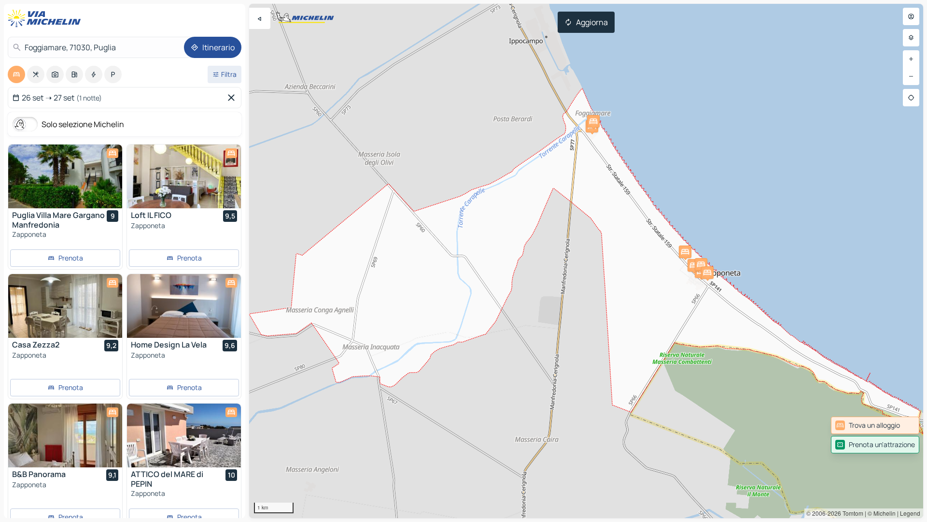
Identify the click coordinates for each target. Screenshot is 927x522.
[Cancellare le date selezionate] (233, 97)
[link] (875, 425)
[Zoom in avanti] (911, 59)
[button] (694, 265)
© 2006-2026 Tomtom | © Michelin (851, 513)
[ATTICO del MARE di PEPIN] (184, 435)
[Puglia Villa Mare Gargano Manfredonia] (65, 176)
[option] (16, 74)
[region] (586, 261)
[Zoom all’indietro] (911, 76)
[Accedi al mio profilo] (911, 16)
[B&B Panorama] (65, 435)
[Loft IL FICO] (184, 176)
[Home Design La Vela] (184, 306)
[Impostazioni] (911, 37)
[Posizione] (911, 97)
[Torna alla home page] (46, 18)
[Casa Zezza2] (65, 306)
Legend (910, 513)
